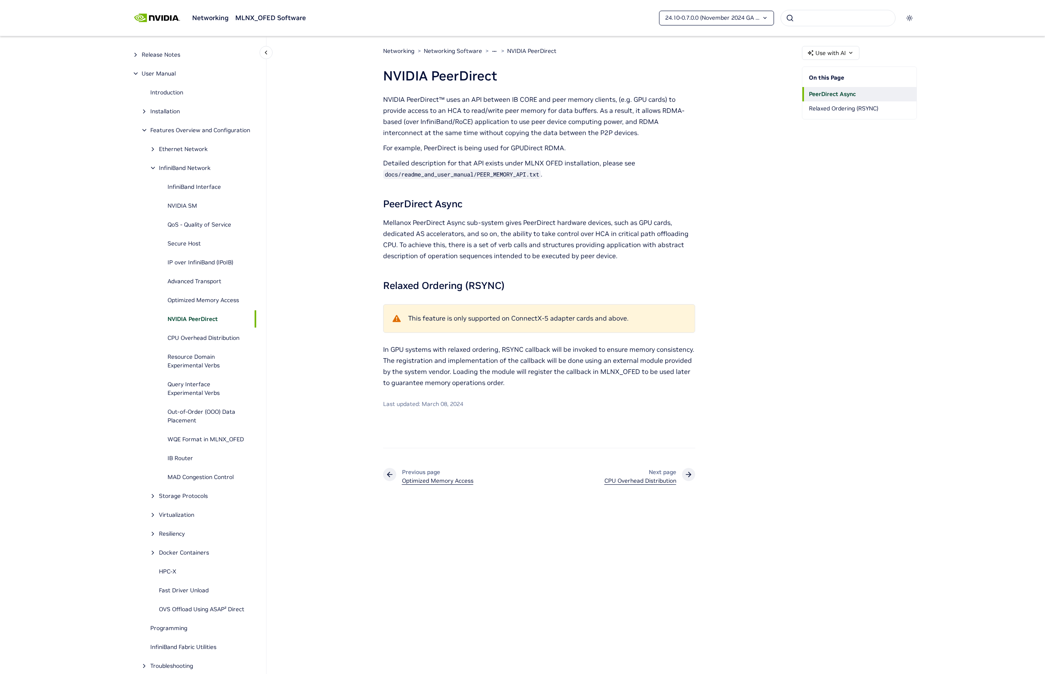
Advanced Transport (194, 281)
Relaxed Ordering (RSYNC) (843, 108)
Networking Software (453, 51)
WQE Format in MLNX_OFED (206, 439)
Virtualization (176, 514)
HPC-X (167, 571)
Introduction (166, 92)
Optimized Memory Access (203, 300)
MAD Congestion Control (201, 477)
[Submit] (790, 18)
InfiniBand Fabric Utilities (183, 647)
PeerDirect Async (832, 94)
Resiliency (172, 533)
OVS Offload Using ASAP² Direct (201, 609)
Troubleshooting (171, 665)
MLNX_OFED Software (270, 18)
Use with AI (830, 53)
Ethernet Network (183, 149)
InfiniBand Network (185, 168)
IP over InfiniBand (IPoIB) (200, 262)
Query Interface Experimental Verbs (194, 389)
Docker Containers (184, 552)
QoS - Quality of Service (199, 224)
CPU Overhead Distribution (203, 338)
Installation (165, 111)
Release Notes (161, 54)
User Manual (159, 73)
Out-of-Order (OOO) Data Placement (201, 416)
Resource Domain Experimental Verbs (194, 361)
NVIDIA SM (182, 205)
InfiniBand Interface (194, 186)
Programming (168, 628)
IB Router (180, 458)
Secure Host (184, 243)
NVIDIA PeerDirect (193, 319)
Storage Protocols (183, 496)
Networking (210, 18)
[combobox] (838, 18)
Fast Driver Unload (184, 590)
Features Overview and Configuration (200, 130)
